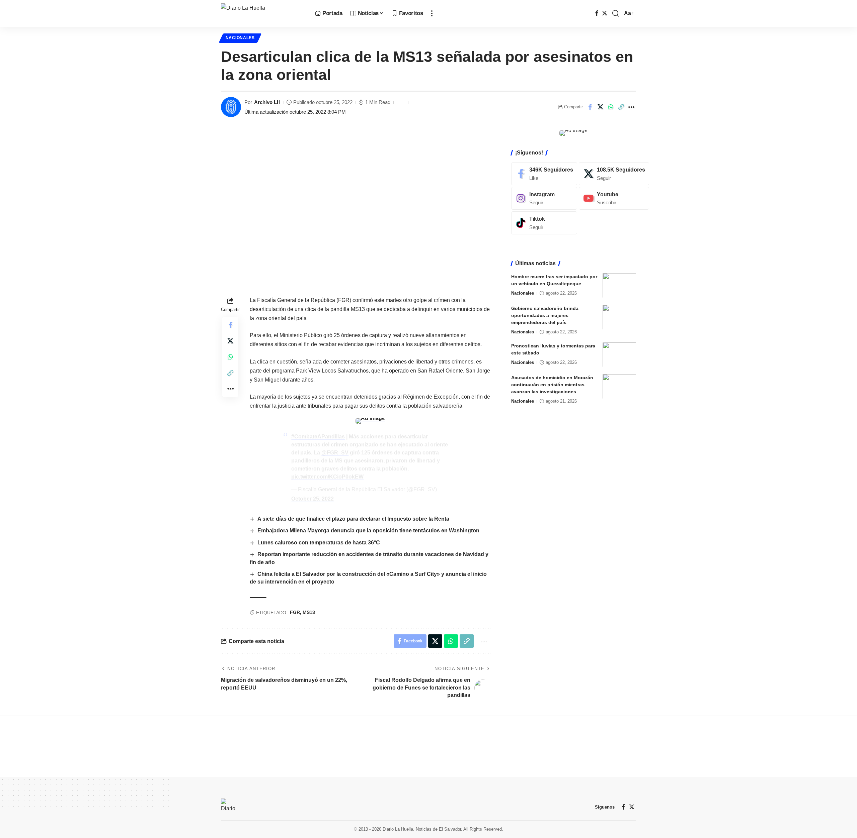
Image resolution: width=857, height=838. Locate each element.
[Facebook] (597, 13)
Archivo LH (267, 102)
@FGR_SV (334, 452)
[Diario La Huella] (262, 13)
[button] (432, 13)
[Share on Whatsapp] (610, 107)
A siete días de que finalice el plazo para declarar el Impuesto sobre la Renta (353, 519)
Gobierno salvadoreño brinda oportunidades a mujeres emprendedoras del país (544, 315)
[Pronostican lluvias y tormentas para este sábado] (619, 354)
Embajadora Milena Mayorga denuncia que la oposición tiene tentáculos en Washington (368, 530)
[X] (604, 13)
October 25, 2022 (312, 499)
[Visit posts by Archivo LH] (231, 107)
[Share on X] (600, 107)
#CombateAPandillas (318, 436)
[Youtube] (614, 198)
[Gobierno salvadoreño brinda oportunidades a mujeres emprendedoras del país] (619, 317)
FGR (295, 612)
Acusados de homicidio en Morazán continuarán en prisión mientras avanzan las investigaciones (552, 384)
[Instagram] (544, 198)
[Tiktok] (544, 222)
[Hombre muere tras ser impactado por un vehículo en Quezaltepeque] (619, 285)
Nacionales (240, 38)
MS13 (309, 612)
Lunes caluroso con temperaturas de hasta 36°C (318, 542)
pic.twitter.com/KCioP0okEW (327, 477)
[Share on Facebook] (590, 107)
